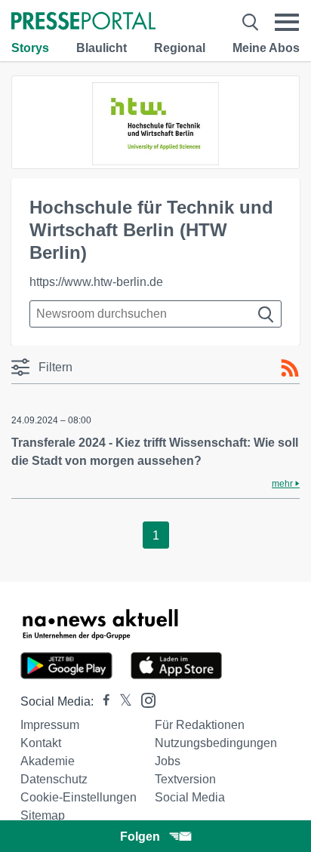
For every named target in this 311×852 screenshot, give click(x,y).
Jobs (167, 761)
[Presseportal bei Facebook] (102, 701)
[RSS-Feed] (290, 368)
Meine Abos (266, 48)
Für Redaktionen (200, 724)
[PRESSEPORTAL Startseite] (83, 22)
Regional (179, 48)
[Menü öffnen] (287, 22)
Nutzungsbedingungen (216, 743)
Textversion (185, 779)
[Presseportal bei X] (121, 701)
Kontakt (40, 743)
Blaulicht (101, 48)
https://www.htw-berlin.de (96, 281)
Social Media (190, 797)
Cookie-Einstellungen (78, 797)
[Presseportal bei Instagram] (144, 699)
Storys (30, 48)
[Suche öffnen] (250, 22)
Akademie (47, 761)
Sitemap (42, 815)
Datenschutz (54, 779)
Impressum (49, 724)
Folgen (140, 836)
